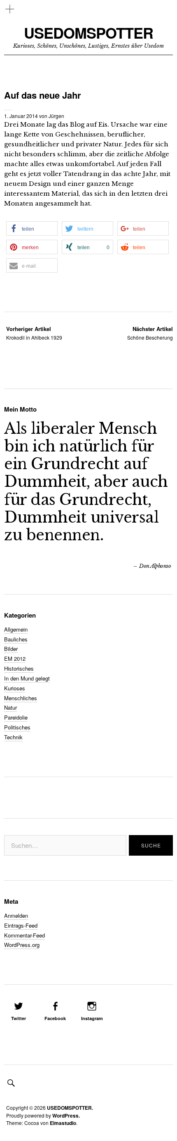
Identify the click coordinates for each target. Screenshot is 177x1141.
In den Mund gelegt (27, 678)
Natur (10, 707)
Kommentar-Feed (24, 935)
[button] (32, 228)
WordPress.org (22, 945)
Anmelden (16, 915)
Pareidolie (16, 717)
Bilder (11, 649)
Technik (13, 737)
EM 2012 (15, 658)
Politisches (17, 727)
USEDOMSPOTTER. (70, 1107)
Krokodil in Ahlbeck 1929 (34, 333)
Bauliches (16, 639)
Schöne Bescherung (150, 333)
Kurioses (14, 688)
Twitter (18, 1018)
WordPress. (66, 1115)
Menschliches (20, 698)
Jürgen (56, 115)
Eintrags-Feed (20, 925)
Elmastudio (63, 1123)
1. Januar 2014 (21, 115)
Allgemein (16, 629)
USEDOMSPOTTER (88, 32)
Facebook (55, 1018)
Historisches (19, 668)
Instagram (92, 1018)
